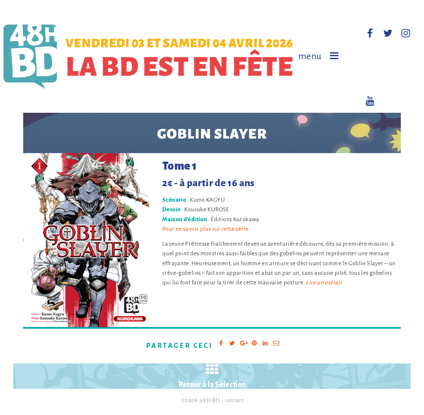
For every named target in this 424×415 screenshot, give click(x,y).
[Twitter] (388, 34)
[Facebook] (370, 34)
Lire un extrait (324, 282)
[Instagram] (406, 34)
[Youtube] (370, 102)
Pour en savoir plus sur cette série (205, 229)
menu (310, 56)
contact (234, 400)
